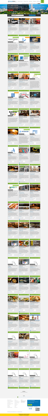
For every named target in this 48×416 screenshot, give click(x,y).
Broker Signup (38, 1)
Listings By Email (23, 3)
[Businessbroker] (12, 1)
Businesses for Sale (20, 1)
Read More (9, 50)
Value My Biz (34, 3)
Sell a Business (30, 1)
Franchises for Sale (26, 1)
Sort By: (9, 15)
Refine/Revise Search (32, 15)
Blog (36, 3)
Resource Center (31, 3)
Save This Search (10, 10)
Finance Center (27, 3)
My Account (39, 3)
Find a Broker (34, 1)
